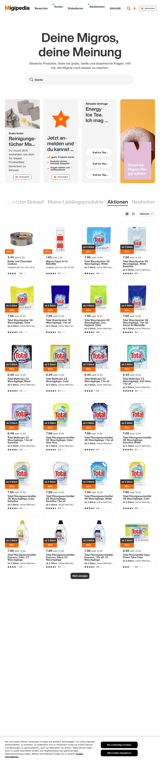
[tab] (76, 202)
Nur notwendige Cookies (119, 744)
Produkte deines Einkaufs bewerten (60, 162)
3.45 (16, 257)
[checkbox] (99, 152)
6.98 (132, 550)
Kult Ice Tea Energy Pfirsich (99, 163)
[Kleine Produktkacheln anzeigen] (127, 213)
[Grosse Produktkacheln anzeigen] (133, 213)
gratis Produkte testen (62, 157)
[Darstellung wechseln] (134, 8)
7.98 (93, 257)
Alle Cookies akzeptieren (119, 752)
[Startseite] (17, 8)
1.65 (54, 257)
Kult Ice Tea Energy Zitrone (99, 152)
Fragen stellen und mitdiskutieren (60, 168)
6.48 (17, 374)
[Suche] (129, 8)
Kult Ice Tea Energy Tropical (99, 175)
